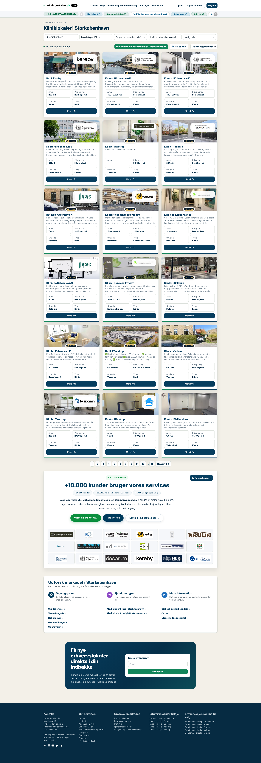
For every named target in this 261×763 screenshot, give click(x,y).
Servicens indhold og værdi (91, 729)
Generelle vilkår (86, 727)
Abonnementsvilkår (87, 724)
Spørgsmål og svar (122, 721)
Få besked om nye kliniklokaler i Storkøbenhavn (141, 46)
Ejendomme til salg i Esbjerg (197, 733)
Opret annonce (195, 5)
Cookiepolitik (85, 735)
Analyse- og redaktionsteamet (128, 729)
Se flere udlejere (201, 478)
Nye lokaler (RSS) (87, 741)
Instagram (48, 745)
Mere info (71, 111)
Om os (164, 613)
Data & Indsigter (121, 718)
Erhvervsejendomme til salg (122, 5)
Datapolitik (84, 732)
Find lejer (144, 5)
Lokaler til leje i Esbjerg (160, 729)
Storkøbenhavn (59, 22)
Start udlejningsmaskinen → (144, 518)
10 (143, 464)
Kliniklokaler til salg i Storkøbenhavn (126, 613)
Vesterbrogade (56, 613)
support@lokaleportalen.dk (56, 727)
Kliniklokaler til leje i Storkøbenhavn (125, 608)
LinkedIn (60, 745)
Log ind (212, 5)
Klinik (46, 22)
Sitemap (82, 738)
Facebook (45, 745)
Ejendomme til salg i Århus (197, 724)
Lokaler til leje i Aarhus (160, 721)
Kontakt (82, 721)
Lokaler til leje (98, 5)
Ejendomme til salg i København (199, 721)
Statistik (118, 724)
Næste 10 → (163, 464)
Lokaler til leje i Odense (160, 724)
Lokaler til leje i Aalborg (160, 727)
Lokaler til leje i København (162, 718)
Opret (180, 5)
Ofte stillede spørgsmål (173, 617)
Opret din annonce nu (85, 518)
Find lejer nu (113, 518)
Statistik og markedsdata (174, 608)
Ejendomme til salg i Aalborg (198, 730)
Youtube (52, 745)
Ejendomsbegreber (122, 727)
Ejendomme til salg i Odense (198, 727)
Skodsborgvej (55, 608)
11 (152, 464)
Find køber (157, 5)
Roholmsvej (54, 617)
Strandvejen (54, 626)
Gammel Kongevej (57, 622)
